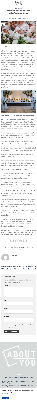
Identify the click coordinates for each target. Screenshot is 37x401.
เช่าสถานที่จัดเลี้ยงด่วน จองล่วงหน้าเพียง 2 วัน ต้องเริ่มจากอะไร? (18, 386)
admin (26, 18)
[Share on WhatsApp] (10, 241)
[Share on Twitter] (16, 241)
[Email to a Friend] (20, 241)
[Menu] (2, 2)
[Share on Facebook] (13, 241)
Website (6, 317)
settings (12, 393)
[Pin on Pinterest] (23, 241)
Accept (5, 398)
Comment (7, 285)
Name (6, 300)
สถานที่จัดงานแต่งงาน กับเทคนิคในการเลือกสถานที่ (27, 268)
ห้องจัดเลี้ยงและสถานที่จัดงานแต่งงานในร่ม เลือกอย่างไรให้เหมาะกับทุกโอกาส (18, 382)
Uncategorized (18, 8)
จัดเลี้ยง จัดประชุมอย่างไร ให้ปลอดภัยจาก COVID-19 (9, 268)
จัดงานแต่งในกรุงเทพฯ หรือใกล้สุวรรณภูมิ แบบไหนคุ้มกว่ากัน (18, 378)
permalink (18, 249)
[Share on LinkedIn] (26, 241)
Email (6, 308)
